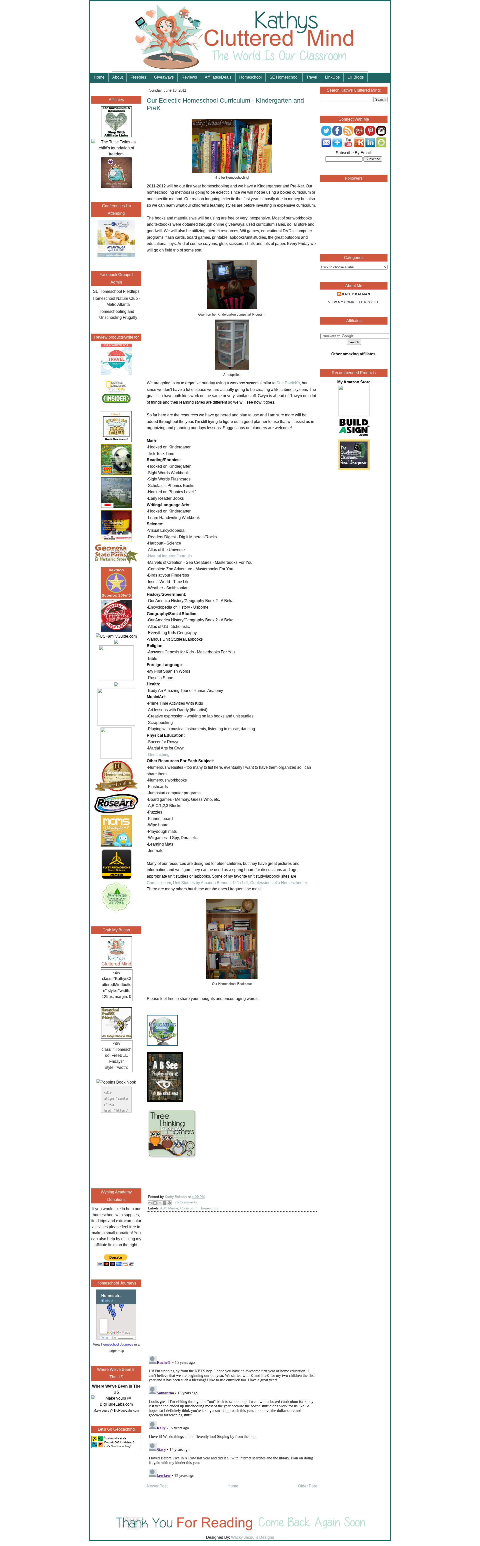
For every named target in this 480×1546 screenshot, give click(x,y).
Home (99, 77)
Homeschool (250, 77)
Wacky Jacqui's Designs (252, 1537)
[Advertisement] (116, 1150)
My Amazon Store (353, 382)
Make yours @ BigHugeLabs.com (116, 1410)
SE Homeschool (284, 77)
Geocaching (159, 754)
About (117, 77)
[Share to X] (159, 1202)
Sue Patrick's (288, 383)
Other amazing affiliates (353, 354)
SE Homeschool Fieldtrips (116, 291)
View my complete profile (353, 302)
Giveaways (164, 77)
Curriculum (189, 1208)
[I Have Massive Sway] (116, 642)
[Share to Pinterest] (169, 1202)
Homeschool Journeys (117, 1344)
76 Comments (186, 1202)
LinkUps (332, 77)
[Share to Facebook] (164, 1202)
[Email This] (150, 1202)
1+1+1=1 (240, 883)
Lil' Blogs (356, 77)
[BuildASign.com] (354, 436)
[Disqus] (232, 1287)
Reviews (189, 77)
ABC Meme (169, 1208)
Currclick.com (159, 883)
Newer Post (157, 1486)
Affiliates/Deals (218, 77)
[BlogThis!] (155, 1202)
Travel (311, 77)
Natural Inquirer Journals (170, 556)
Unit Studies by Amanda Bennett (201, 883)
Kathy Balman (356, 294)
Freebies (138, 77)
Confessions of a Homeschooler (278, 883)
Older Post (307, 1486)
